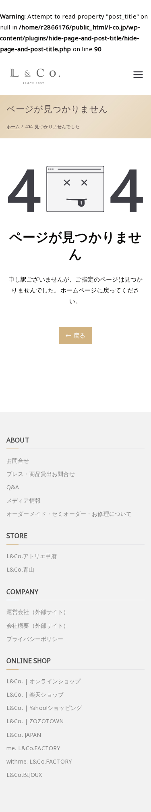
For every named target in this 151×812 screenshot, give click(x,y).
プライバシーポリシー (35, 639)
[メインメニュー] (138, 74)
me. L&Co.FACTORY (33, 748)
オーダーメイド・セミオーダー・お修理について (69, 514)
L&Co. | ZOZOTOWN (35, 721)
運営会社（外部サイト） (37, 612)
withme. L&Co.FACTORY (39, 761)
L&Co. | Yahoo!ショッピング (44, 708)
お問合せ (17, 460)
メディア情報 (23, 500)
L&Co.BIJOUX (24, 775)
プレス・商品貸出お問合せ (40, 474)
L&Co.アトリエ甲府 (31, 556)
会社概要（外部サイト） (37, 625)
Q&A (12, 487)
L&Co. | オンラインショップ (43, 681)
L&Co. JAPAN (23, 735)
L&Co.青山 (20, 569)
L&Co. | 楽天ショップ (35, 694)
